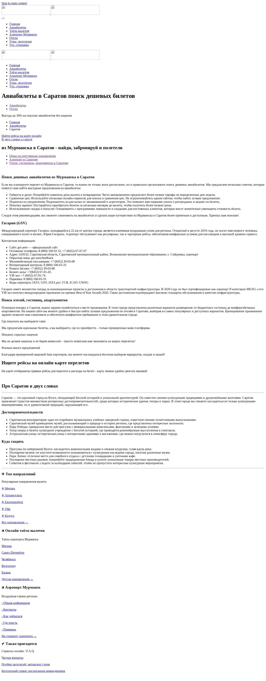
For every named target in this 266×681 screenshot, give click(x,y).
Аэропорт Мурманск (23, 34)
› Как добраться (12, 616)
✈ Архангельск (12, 495)
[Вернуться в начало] (51, 13)
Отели (13, 38)
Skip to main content (14, 3)
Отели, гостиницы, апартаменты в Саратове (38, 163)
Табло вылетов (19, 31)
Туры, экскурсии (20, 41)
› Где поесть (9, 622)
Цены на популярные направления (32, 156)
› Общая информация (16, 603)
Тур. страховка (19, 45)
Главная (14, 24)
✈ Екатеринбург (12, 502)
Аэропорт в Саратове (23, 159)
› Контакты (9, 609)
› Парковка (9, 629)
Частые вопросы (12, 657)
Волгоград (9, 566)
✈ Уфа (6, 509)
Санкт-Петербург (13, 552)
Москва (7, 546)
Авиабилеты (17, 27)
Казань (6, 572)
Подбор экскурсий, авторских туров (26, 664)
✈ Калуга (8, 515)
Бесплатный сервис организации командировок (33, 671)
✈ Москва (8, 488)
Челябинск (9, 559)
